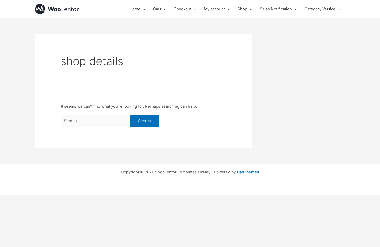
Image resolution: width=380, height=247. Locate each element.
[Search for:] (95, 120)
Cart (157, 8)
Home (135, 8)
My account (214, 8)
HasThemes (248, 171)
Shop (242, 8)
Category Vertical (320, 8)
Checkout (182, 8)
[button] (142, 9)
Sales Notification (276, 8)
